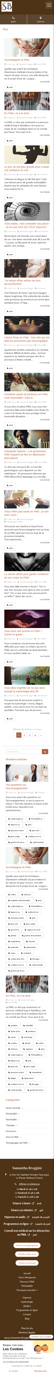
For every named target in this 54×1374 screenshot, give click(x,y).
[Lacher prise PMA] (27, 325)
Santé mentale (13, 1107)
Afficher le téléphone (29, 1183)
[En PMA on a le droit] (27, 101)
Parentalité (11, 1119)
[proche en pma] (27, 619)
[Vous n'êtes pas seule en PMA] (27, 499)
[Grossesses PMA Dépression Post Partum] (27, 439)
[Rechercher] (45, 751)
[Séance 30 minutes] (35, 1210)
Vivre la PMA (12, 1136)
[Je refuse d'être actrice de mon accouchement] (27, 268)
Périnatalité (11, 1113)
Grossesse (11, 1131)
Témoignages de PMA (17, 1142)
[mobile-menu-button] (49, 5)
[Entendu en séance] (27, 773)
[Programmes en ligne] (31, 1224)
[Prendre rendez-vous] (33, 1203)
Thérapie (10, 1125)
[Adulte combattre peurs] (27, 211)
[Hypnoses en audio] (28, 1217)
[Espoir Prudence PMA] (27, 382)
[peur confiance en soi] (27, 154)
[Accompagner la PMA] (27, 47)
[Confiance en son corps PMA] (27, 562)
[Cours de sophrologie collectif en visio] (27, 675)
